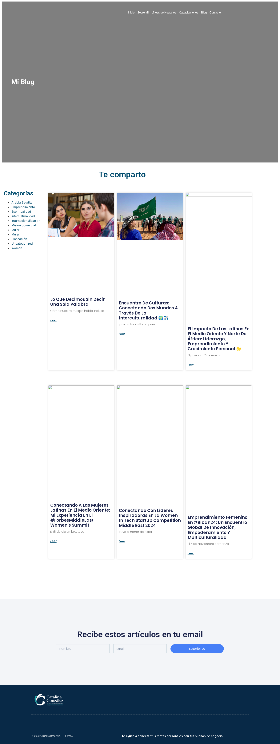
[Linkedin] (227, 736)
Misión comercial (23, 225)
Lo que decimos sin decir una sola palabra (77, 301)
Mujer (15, 230)
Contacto (215, 12)
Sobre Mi (143, 12)
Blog (204, 12)
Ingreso (69, 735)
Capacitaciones (188, 12)
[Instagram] (247, 736)
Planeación (19, 239)
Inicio (131, 12)
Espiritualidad (21, 211)
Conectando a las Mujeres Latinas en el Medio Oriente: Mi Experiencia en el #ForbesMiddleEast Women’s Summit (80, 515)
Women (16, 248)
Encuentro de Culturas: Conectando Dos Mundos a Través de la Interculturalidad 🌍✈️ (148, 310)
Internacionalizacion (25, 221)
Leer (53, 320)
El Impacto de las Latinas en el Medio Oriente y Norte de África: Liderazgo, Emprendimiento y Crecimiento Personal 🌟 (219, 339)
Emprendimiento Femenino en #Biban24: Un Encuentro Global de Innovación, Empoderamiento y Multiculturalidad (217, 527)
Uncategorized (22, 243)
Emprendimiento (23, 207)
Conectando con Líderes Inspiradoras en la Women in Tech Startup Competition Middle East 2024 (150, 518)
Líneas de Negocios (163, 12)
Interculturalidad (23, 216)
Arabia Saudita (22, 202)
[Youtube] (234, 736)
